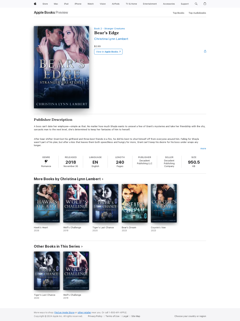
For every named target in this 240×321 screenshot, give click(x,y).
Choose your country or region (190, 316)
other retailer (84, 312)
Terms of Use (112, 316)
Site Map (135, 316)
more (203, 148)
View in (107, 51)
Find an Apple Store (64, 312)
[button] (196, 4)
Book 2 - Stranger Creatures (109, 28)
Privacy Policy (95, 316)
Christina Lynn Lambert (111, 39)
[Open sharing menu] (205, 51)
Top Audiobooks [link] (197, 13)
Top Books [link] (178, 13)
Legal (125, 316)
